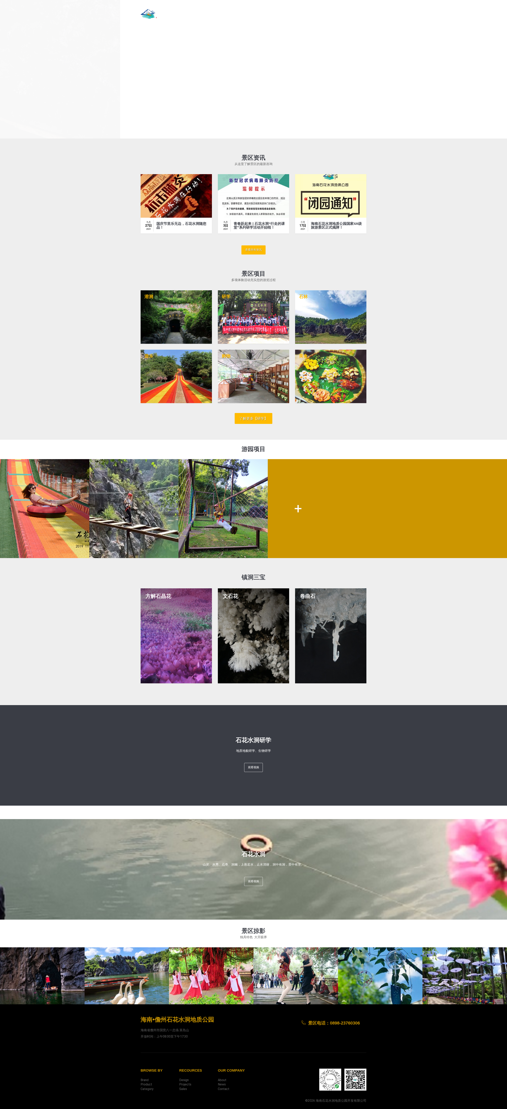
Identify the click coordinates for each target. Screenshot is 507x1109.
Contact (223, 1089)
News (222, 1084)
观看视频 (253, 767)
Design (184, 1080)
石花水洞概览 (358, 12)
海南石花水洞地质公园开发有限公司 (341, 1100)
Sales (183, 1089)
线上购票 (339, 12)
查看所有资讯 (253, 249)
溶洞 (149, 296)
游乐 (149, 355)
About (222, 1080)
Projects (185, 1084)
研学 (226, 296)
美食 (303, 355)
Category (147, 1089)
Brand (145, 1080)
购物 (226, 355)
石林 (303, 296)
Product (146, 1084)
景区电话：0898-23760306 (311, 12)
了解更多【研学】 (253, 418)
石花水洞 (149, 83)
